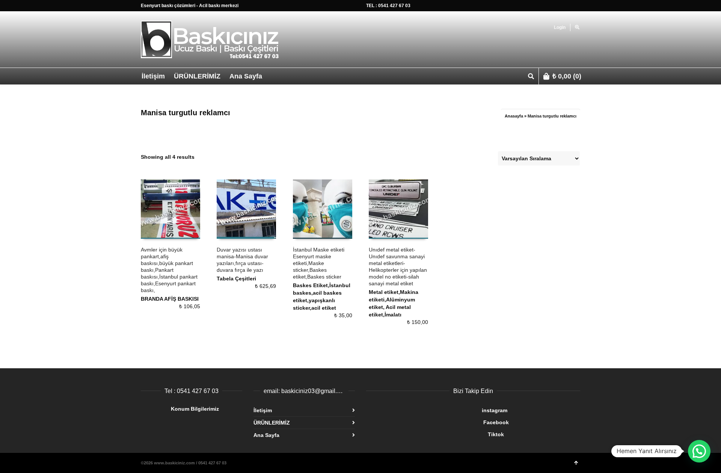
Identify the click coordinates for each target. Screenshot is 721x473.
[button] (699, 451)
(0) (566, 76)
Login (560, 27)
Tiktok (435, 434)
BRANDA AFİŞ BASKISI (170, 299)
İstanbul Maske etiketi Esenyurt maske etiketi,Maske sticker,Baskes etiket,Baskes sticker (318, 263)
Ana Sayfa (266, 435)
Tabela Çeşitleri (236, 279)
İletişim (262, 410)
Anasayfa (514, 116)
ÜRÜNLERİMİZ (271, 423)
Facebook (437, 422)
